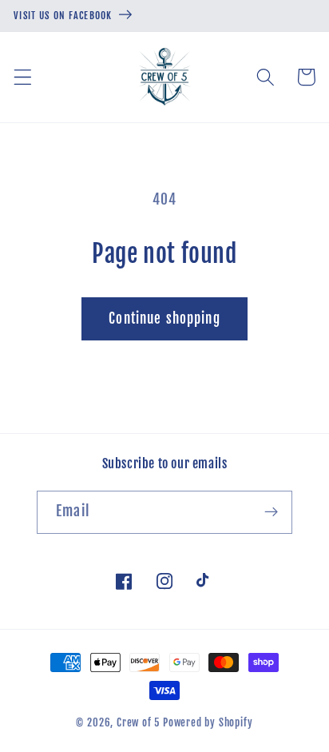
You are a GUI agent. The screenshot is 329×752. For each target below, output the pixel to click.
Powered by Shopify (208, 722)
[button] (22, 77)
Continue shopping (164, 318)
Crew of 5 (138, 722)
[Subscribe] (271, 512)
